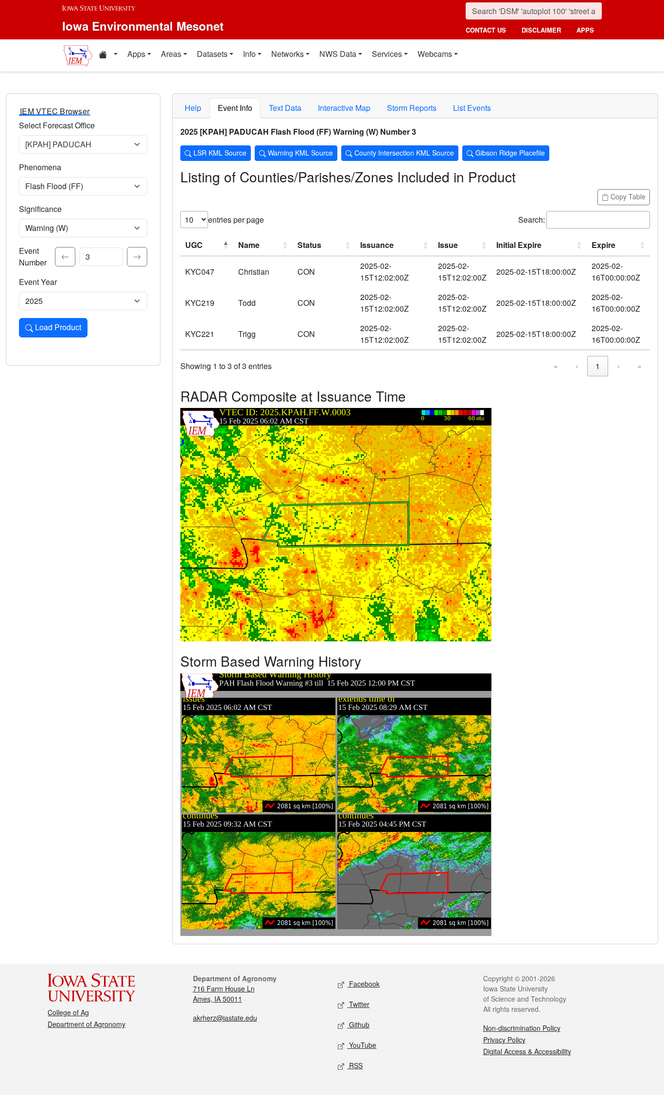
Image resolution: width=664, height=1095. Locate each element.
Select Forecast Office (57, 125)
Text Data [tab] (285, 107)
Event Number (33, 256)
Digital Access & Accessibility (527, 1051)
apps (585, 30)
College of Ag (68, 1012)
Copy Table (627, 196)
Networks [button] (287, 53)
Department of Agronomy (86, 1024)
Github (358, 1024)
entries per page (236, 219)
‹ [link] (577, 365)
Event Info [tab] (235, 107)
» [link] (639, 365)
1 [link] (597, 365)
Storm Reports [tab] (412, 107)
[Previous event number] (65, 256)
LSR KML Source (219, 153)
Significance (40, 208)
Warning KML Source (299, 153)
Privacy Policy (504, 1039)
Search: (531, 219)
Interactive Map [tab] (344, 107)
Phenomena (40, 167)
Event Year (38, 281)
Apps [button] (136, 53)
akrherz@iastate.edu (225, 1018)
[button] (108, 55)
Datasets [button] (212, 53)
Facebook (363, 984)
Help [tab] (193, 107)
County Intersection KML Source (403, 153)
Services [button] (387, 53)
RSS (355, 1065)
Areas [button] (171, 53)
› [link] (618, 365)
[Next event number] (137, 256)
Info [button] (249, 53)
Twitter (358, 1004)
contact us (486, 30)
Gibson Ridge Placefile (509, 153)
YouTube (361, 1045)
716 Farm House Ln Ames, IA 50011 (224, 994)
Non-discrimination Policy (521, 1028)
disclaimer (541, 30)
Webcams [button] (435, 53)
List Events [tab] (472, 107)
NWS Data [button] (337, 53)
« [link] (556, 365)
